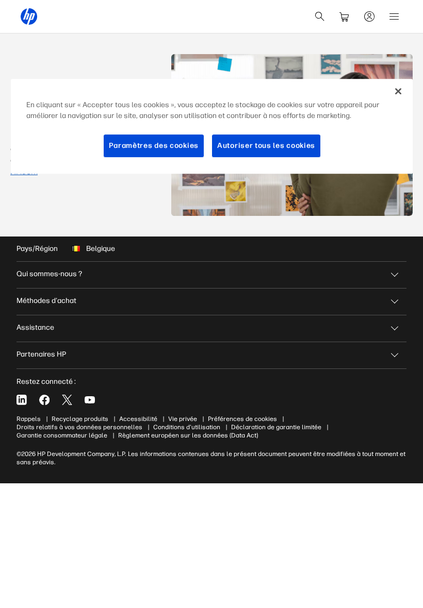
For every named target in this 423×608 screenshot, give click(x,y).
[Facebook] (44, 400)
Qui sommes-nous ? (49, 273)
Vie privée (182, 419)
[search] (319, 16)
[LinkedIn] (22, 400)
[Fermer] (398, 91)
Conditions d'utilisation (186, 427)
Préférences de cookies (242, 419)
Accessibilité (138, 419)
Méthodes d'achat (46, 300)
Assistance (35, 327)
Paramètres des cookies (154, 145)
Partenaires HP (41, 354)
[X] (67, 400)
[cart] (344, 16)
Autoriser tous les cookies (266, 145)
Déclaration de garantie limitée (276, 427)
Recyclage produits (80, 419)
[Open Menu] (394, 16)
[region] (212, 126)
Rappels (29, 419)
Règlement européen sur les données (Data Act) (188, 435)
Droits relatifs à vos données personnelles (79, 427)
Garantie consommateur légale (62, 435)
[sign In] (369, 16)
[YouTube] (90, 400)
